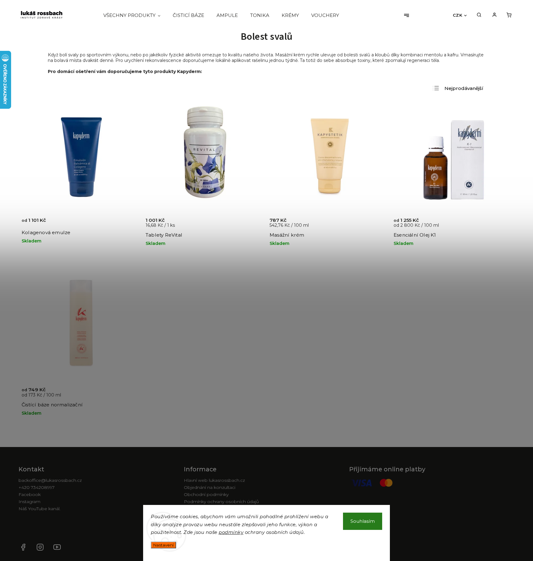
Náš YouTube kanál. (39, 508)
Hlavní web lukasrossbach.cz (214, 480)
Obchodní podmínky (206, 494)
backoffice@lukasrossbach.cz (50, 480)
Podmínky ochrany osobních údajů (221, 501)
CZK (457, 15)
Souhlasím (362, 521)
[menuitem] (135, 15)
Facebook (30, 494)
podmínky (231, 532)
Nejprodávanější (463, 88)
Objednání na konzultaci (209, 487)
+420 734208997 (37, 487)
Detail (128, 223)
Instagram (29, 501)
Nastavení (163, 545)
